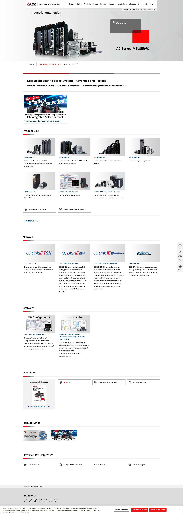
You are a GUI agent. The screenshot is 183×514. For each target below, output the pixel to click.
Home (71, 4)
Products (87, 4)
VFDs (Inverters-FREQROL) (69, 64)
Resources (103, 4)
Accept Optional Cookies (157, 509)
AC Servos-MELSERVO (48, 64)
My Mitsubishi (134, 9)
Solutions (78, 4)
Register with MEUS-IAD (148, 9)
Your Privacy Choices (121, 509)
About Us (132, 4)
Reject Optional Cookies (139, 509)
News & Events (122, 4)
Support (112, 4)
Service (95, 4)
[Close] (180, 510)
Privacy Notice (24, 512)
